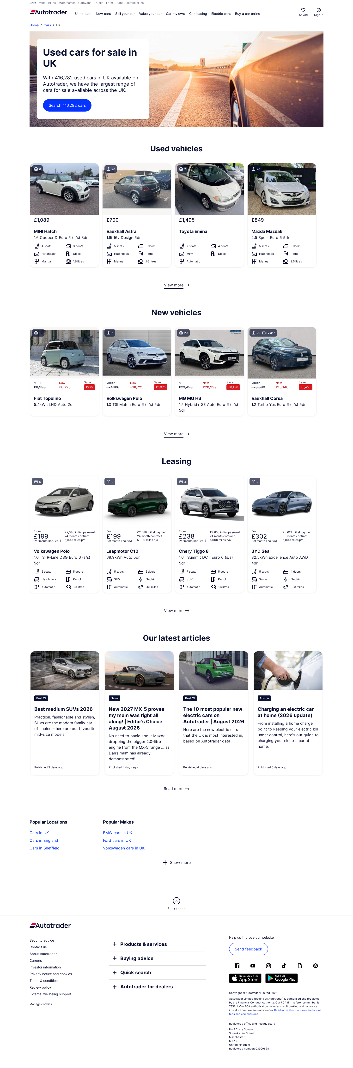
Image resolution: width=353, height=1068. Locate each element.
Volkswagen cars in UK (124, 848)
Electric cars (221, 14)
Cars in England (44, 840)
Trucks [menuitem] (98, 3)
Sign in (318, 15)
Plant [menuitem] (119, 3)
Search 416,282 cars (67, 105)
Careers (36, 960)
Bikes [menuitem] (52, 3)
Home (34, 25)
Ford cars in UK (117, 840)
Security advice (42, 940)
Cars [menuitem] (33, 3)
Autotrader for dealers (146, 987)
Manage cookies (41, 1004)
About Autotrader (43, 954)
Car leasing (198, 14)
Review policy (40, 987)
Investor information (45, 967)
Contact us (38, 947)
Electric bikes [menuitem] (135, 3)
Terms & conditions (44, 981)
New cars (103, 14)
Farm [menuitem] (109, 3)
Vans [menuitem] (42, 3)
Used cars (83, 14)
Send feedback (248, 949)
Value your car (150, 14)
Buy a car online (247, 14)
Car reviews (175, 14)
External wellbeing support (50, 994)
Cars (47, 25)
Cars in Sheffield (45, 848)
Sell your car (125, 14)
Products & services (143, 944)
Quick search (135, 972)
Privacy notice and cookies (51, 974)
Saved (303, 15)
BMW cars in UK (117, 832)
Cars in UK (39, 832)
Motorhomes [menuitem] (67, 3)
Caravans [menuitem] (84, 3)
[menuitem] (83, 14)
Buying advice (136, 958)
